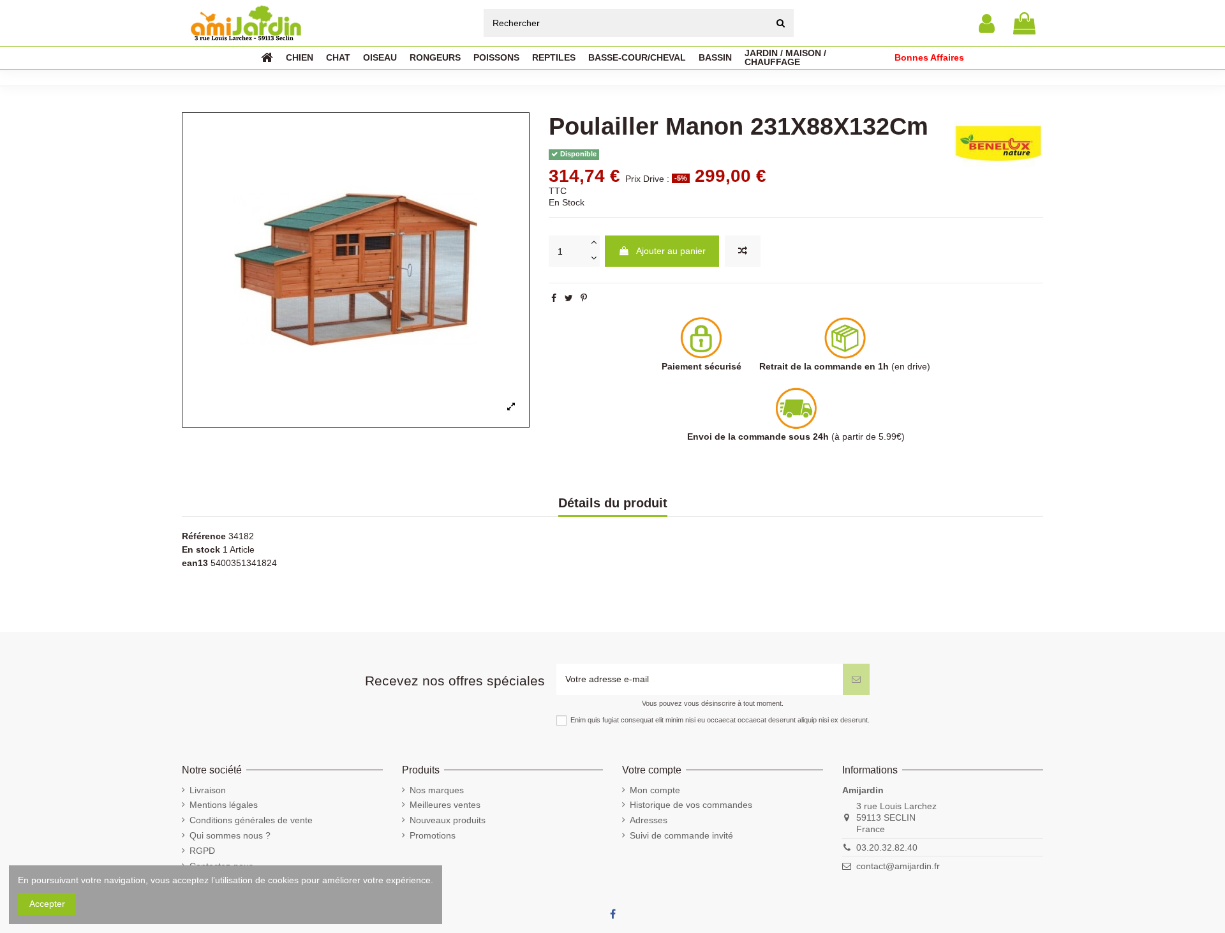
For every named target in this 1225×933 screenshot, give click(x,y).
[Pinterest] (584, 298)
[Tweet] (569, 298)
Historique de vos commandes (691, 805)
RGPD (202, 851)
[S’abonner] (856, 679)
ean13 (195, 563)
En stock (201, 549)
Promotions (433, 835)
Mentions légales (223, 805)
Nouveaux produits (448, 820)
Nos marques (437, 790)
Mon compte (655, 790)
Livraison (207, 790)
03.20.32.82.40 (886, 847)
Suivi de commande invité (681, 835)
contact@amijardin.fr (898, 866)
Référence (204, 536)
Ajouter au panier (671, 251)
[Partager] (553, 298)
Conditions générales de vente (251, 820)
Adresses (648, 820)
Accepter (47, 904)
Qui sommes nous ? (230, 835)
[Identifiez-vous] (986, 23)
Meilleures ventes (445, 805)
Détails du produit (612, 503)
